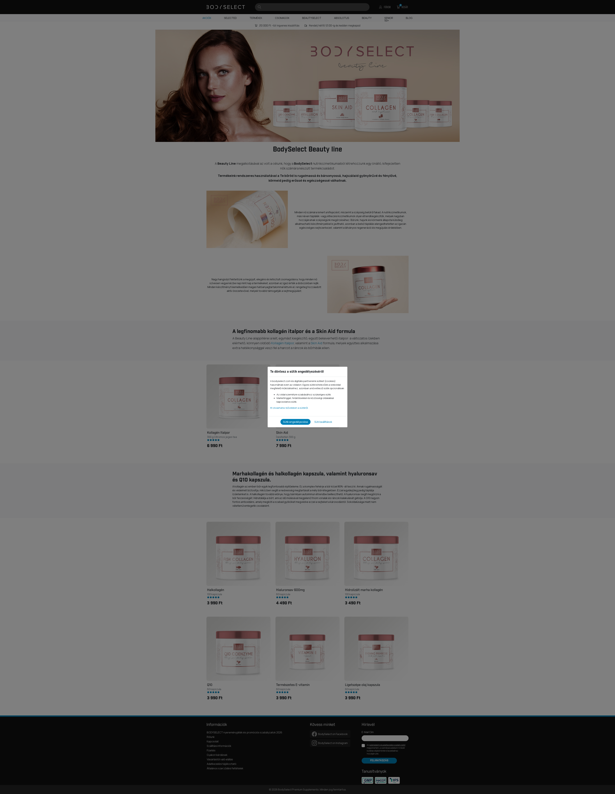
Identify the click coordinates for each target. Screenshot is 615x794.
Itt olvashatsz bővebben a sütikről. (289, 408)
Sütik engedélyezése (295, 422)
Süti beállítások (323, 422)
